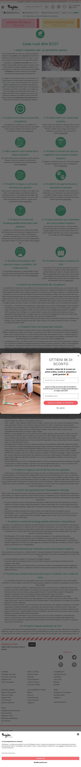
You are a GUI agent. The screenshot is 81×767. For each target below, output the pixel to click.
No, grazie (61, 408)
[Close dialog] (78, 355)
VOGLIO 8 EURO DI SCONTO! (61, 403)
